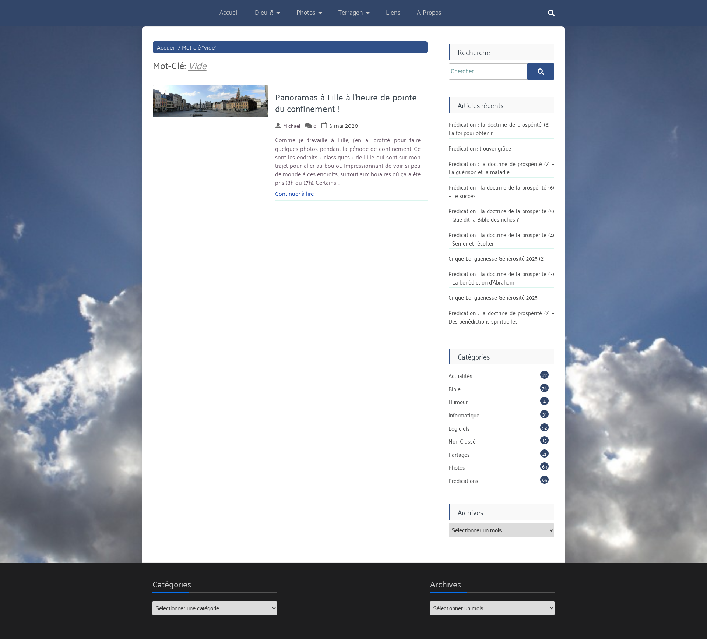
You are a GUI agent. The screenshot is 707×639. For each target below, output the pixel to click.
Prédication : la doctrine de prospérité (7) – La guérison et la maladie (501, 167)
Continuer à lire (294, 193)
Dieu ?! (264, 12)
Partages (459, 454)
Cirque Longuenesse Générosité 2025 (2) (497, 258)
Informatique (464, 415)
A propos (429, 12)
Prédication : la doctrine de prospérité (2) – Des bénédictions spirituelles (501, 316)
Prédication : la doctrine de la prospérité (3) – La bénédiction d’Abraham (501, 277)
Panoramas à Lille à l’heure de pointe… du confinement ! (348, 102)
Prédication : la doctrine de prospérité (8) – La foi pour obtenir (501, 128)
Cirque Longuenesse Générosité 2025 (493, 297)
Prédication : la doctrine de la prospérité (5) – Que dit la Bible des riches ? (501, 214)
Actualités (460, 375)
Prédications (463, 480)
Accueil (229, 12)
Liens (393, 12)
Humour (458, 401)
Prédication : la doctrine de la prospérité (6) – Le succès (501, 191)
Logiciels (459, 428)
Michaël (291, 125)
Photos (306, 12)
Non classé (462, 441)
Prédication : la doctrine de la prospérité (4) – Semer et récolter (501, 238)
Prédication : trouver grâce (480, 148)
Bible (455, 389)
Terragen (350, 12)
